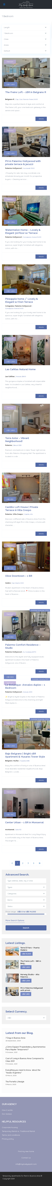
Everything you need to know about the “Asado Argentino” (23, 1071)
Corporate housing (10, 1127)
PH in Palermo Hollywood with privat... (31, 989)
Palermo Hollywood (13, 168)
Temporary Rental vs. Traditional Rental (18, 1131)
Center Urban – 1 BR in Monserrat (24, 822)
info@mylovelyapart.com (26, 1164)
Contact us (26, 1158)
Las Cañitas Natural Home (20, 369)
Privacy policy (8, 1139)
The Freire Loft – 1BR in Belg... (30, 962)
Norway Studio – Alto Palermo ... (29, 975)
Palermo (8, 445)
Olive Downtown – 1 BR (18, 575)
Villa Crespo (18, 514)
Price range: (11, 912)
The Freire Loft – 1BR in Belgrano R (25, 92)
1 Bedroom (9, 62)
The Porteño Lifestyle (15, 1081)
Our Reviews (31, 1182)
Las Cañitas (10, 376)
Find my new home (26, 1151)
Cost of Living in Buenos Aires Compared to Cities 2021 (25, 1059)
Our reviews (7, 1114)
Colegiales (9, 306)
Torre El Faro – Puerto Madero (30, 949)
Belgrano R (9, 99)
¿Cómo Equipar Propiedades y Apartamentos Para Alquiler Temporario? (25, 1048)
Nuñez (16, 761)
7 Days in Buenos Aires (15, 1038)
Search (26, 928)
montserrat (9, 830)
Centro (8, 583)
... (20, 110)
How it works (7, 1110)
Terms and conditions (11, 1135)
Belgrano (9, 761)
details (41, 119)
